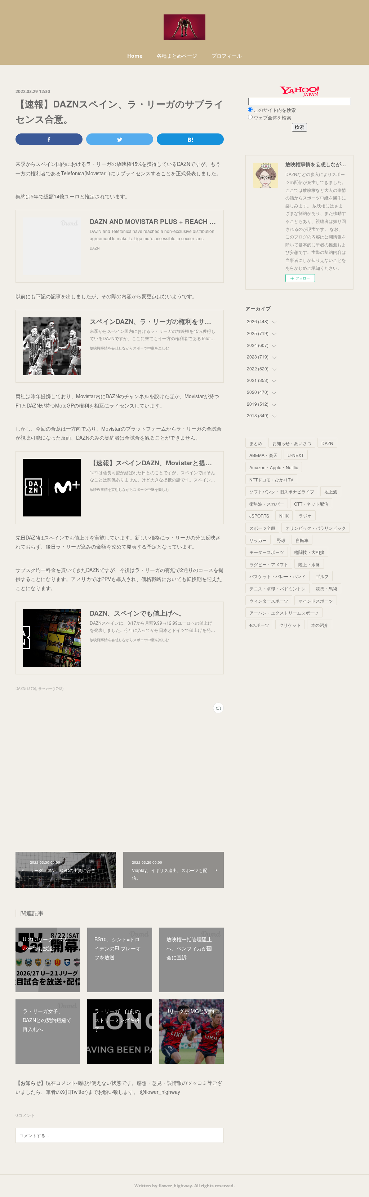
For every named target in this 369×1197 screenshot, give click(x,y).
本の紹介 (319, 625)
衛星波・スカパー (266, 504)
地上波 (330, 491)
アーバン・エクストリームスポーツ (284, 612)
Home (134, 55)
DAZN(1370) (25, 688)
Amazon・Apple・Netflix (273, 467)
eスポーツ (259, 625)
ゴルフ (322, 576)
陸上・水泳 (309, 564)
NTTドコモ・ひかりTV (271, 479)
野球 (281, 540)
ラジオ (305, 515)
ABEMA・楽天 (263, 455)
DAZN (327, 443)
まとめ (255, 443)
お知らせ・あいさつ (291, 443)
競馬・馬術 (326, 588)
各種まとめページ (177, 55)
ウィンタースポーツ (268, 601)
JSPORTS (259, 515)
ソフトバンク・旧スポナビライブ (281, 491)
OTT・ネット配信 (311, 504)
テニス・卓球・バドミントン (277, 588)
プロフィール (227, 55)
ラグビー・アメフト (268, 564)
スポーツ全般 (262, 528)
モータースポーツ (266, 552)
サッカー (258, 540)
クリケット (290, 625)
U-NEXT (296, 455)
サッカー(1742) (50, 688)
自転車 (301, 540)
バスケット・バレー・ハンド (277, 576)
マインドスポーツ (315, 601)
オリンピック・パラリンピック (315, 528)
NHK (284, 515)
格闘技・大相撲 (309, 552)
